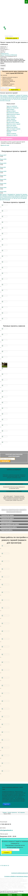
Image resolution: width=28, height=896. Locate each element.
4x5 (7, 98)
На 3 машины (3, 96)
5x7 (19, 98)
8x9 (26, 99)
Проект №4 (3, 167)
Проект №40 (3, 171)
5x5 (15, 98)
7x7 (13, 99)
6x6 (26, 98)
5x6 (17, 98)
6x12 (10, 99)
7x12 (22, 99)
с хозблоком (10, 96)
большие (8, 100)
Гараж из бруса (10, 109)
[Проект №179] (4, 56)
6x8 (3, 99)
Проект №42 (3, 179)
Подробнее (6, 804)
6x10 (7, 99)
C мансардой (10, 95)
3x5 (27, 96)
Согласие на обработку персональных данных (16, 876)
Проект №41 (3, 175)
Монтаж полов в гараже (13, 122)
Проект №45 (3, 191)
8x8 (24, 99)
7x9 (17, 99)
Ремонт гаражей (11, 119)
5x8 (21, 98)
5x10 (24, 98)
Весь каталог (3, 95)
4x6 (9, 98)
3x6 (1, 98)
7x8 (15, 99)
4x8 (13, 98)
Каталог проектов (12, 812)
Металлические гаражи (12, 112)
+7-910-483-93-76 (23, 2)
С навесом (23, 96)
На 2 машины (24, 95)
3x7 (3, 98)
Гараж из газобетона (12, 106)
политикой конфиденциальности (19, 873)
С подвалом (17, 96)
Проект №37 (3, 155)
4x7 (11, 98)
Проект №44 (3, 187)
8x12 (4, 100)
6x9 (5, 99)
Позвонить (19, 894)
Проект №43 (3, 183)
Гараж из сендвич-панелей (13, 129)
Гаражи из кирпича (11, 133)
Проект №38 (3, 159)
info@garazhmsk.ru (6, 830)
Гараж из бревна (11, 116)
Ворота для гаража (11, 125)
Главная (5, 812)
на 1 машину (17, 95)
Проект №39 (3, 163)
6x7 (1, 99)
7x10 (19, 99)
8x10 (1, 100)
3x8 (5, 98)
